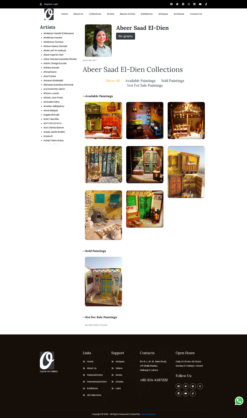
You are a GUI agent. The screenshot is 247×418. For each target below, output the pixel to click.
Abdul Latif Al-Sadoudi (54, 50)
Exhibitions (147, 14)
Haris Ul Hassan (148, 414)
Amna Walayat (50, 110)
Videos (119, 368)
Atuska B (48, 136)
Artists (110, 14)
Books (119, 375)
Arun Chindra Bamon (53, 127)
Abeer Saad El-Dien (53, 55)
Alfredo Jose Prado (53, 97)
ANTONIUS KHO (52, 123)
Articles (119, 381)
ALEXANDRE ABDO (54, 89)
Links (118, 388)
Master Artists (127, 14)
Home (64, 14)
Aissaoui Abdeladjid (53, 80)
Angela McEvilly (51, 115)
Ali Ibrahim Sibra (51, 102)
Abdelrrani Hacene (52, 37)
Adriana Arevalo (51, 67)
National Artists (95, 375)
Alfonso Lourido (51, 93)
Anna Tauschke (51, 119)
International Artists (97, 381)
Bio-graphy (125, 36)
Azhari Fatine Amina (53, 140)
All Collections (94, 395)
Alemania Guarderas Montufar (58, 85)
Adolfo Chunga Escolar (55, 63)
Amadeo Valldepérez (53, 106)
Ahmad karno (50, 72)
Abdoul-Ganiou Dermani (55, 46)
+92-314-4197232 (154, 380)
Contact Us (196, 14)
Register (48, 4)
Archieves (179, 14)
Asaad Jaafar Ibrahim (54, 132)
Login (55, 4)
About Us (78, 14)
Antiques (163, 14)
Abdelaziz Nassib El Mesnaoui (58, 33)
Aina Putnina (49, 76)
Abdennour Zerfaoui (53, 42)
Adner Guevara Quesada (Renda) (60, 59)
